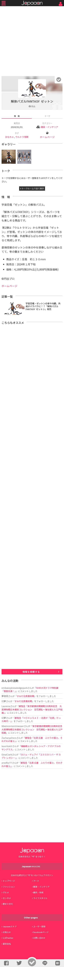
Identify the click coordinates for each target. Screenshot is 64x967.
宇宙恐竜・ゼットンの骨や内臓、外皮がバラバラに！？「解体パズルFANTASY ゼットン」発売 (43, 306)
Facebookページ (40, 932)
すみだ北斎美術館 (25, 696)
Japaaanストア (10, 926)
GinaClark (7, 754)
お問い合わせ (39, 937)
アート (36, 880)
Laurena (6, 706)
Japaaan (32, 3)
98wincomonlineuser (13, 726)
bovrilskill (7, 746)
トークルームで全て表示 (32, 188)
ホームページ (47, 137)
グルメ (6, 892)
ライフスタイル (40, 898)
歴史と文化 (8, 903)
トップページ (9, 880)
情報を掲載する (31, 671)
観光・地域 (38, 892)
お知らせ (7, 932)
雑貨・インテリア (49, 127)
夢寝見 (5, 696)
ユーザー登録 (39, 926)
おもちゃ (9, 136)
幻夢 (4, 701)
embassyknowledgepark (14, 687)
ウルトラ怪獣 (21, 136)
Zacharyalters (9, 737)
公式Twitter (8, 937)
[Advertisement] (32, 40)
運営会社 (7, 943)
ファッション (9, 886)
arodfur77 (7, 762)
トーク (47, 116)
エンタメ (7, 898)
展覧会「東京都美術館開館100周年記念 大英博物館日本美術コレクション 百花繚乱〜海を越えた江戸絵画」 (32, 709)
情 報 (17, 116)
